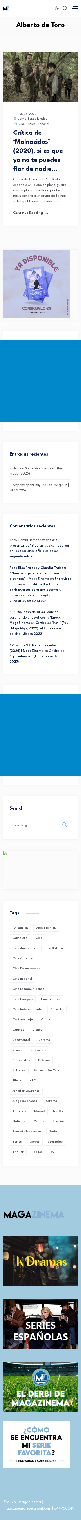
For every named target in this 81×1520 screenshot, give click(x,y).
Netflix (58, 1111)
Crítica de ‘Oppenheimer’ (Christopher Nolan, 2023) (37, 656)
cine (39, 938)
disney (37, 1029)
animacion (20, 927)
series (17, 1141)
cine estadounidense (28, 988)
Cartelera (20, 938)
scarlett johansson (27, 1131)
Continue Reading (28, 213)
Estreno (44, 1060)
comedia (57, 1009)
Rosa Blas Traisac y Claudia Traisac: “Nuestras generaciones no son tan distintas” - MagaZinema (38, 573)
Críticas (31, 123)
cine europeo (23, 999)
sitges (35, 1141)
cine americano (24, 948)
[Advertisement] (40, 381)
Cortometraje (23, 1019)
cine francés (50, 999)
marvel (39, 1111)
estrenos (19, 1070)
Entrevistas (21, 1060)
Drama (17, 1050)
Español (43, 123)
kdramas (19, 1111)
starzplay (55, 1141)
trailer (37, 1151)
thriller (18, 1151)
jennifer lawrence (26, 1090)
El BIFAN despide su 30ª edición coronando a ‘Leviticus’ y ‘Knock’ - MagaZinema (37, 618)
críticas (18, 1029)
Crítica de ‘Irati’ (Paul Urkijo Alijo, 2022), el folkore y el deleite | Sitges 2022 (39, 628)
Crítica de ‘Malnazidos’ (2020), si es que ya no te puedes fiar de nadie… (38, 151)
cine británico (54, 948)
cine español (22, 978)
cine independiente (27, 1009)
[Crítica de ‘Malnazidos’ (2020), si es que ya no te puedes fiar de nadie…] (40, 101)
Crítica (46, 1019)
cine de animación (26, 968)
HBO (32, 1080)
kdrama (51, 1101)
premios (58, 1121)
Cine (22, 123)
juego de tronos (25, 1101)
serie (53, 1131)
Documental (21, 1039)
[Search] (67, 821)
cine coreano (23, 958)
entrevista (39, 1050)
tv (52, 1151)
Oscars (39, 1121)
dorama (44, 1039)
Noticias (19, 1121)
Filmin (17, 1080)
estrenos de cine (46, 1070)
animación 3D (46, 927)
